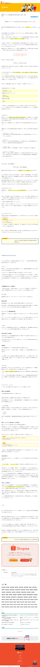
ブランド (35, 594)
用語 (35, 604)
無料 (22, 604)
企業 (25, 599)
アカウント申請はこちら (25, 560)
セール (33, 592)
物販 (32, 604)
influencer (26, 587)
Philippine (34, 587)
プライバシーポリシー (20, 658)
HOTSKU (21, 587)
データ (10, 594)
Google (17, 587)
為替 (18, 604)
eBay (7, 587)
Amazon (3, 587)
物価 (25, 604)
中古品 (7, 599)
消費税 (15, 604)
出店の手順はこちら (14, 560)
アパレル (35, 589)
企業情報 (20, 655)
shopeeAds (12, 589)
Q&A (3, 589)
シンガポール (23, 592)
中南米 (3, 599)
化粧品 (36, 599)
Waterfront (22, 589)
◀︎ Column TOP (20, 631)
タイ (6, 594)
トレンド (15, 594)
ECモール (12, 587)
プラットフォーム (30, 594)
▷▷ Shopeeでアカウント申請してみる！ (20, 54)
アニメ (31, 589)
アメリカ (3, 592)
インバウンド (8, 592)
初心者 (32, 599)
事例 (17, 599)
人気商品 (21, 599)
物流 (28, 604)
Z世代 (27, 589)
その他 (3, 594)
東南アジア (3, 604)
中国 (10, 599)
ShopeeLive (17, 589)
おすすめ (13, 592)
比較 (8, 604)
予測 (14, 599)
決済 (11, 604)
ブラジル (24, 594)
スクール (29, 592)
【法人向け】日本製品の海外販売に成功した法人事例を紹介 (26, 539)
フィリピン (19, 594)
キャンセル (18, 592)
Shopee (7, 589)
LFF (30, 587)
